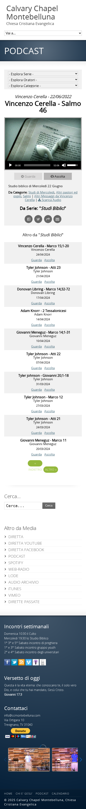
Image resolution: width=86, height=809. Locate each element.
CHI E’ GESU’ (24, 793)
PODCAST (16, 556)
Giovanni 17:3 (13, 694)
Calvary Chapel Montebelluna (32, 12)
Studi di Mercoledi (41, 192)
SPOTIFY (15, 562)
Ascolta (59, 176)
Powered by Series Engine (43, 481)
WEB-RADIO (18, 569)
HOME (8, 793)
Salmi (27, 196)
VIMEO (14, 595)
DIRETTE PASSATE (24, 601)
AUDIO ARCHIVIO (23, 582)
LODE (13, 575)
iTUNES (14, 588)
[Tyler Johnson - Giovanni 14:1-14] (29, 759)
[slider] (37, 165)
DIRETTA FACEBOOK (26, 549)
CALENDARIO (60, 793)
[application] (43, 165)
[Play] (10, 165)
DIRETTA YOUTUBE (25, 543)
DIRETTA (15, 536)
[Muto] (64, 165)
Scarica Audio (51, 200)
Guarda (30, 176)
